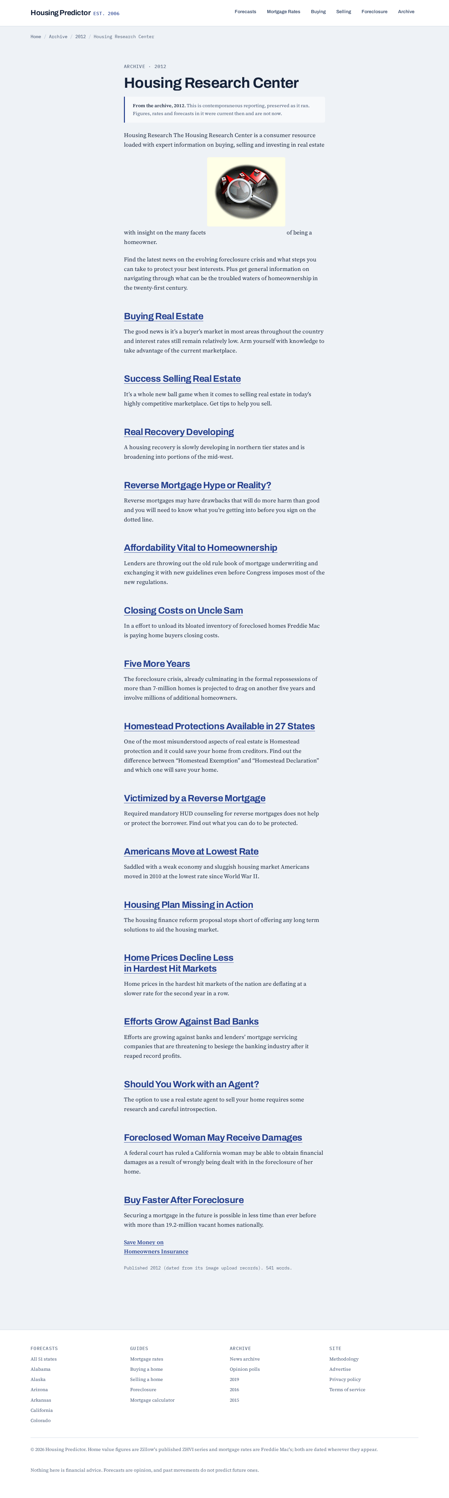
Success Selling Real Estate (182, 379)
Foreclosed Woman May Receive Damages (213, 1137)
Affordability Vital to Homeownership (200, 548)
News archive (245, 1359)
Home (36, 36)
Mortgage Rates (283, 11)
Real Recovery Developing (179, 432)
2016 (234, 1389)
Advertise (340, 1369)
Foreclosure (375, 11)
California (42, 1410)
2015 (234, 1400)
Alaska (38, 1379)
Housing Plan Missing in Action (188, 905)
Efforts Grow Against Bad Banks (191, 1021)
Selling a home (146, 1379)
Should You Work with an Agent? (191, 1084)
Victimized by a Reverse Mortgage (195, 798)
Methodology (344, 1359)
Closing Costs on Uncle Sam (183, 610)
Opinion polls (245, 1369)
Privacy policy (345, 1379)
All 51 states (44, 1359)
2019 (234, 1379)
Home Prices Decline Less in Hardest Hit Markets (179, 963)
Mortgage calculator (152, 1400)
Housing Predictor (75, 13)
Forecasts (245, 11)
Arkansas (41, 1400)
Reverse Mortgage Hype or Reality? (197, 485)
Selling (343, 11)
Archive (406, 11)
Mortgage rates (146, 1359)
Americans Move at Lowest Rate (191, 851)
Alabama (41, 1369)
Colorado (41, 1420)
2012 (80, 36)
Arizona (39, 1389)
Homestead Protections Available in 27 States (219, 726)
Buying (318, 11)
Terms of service (347, 1389)
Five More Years (157, 664)
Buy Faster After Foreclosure (184, 1200)
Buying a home (146, 1369)
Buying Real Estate (163, 316)
